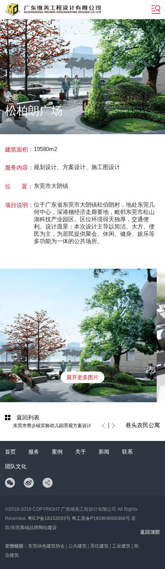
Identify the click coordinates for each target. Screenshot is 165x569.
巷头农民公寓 (142, 425)
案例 (57, 452)
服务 (33, 452)
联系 (127, 452)
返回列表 (28, 417)
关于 (80, 452)
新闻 (104, 452)
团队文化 (15, 466)
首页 (10, 452)
